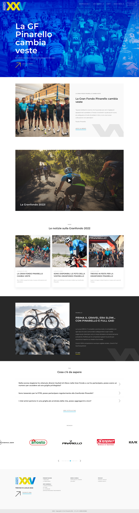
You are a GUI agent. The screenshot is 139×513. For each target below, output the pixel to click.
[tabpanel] (36, 442)
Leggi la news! (81, 128)
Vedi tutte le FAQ (69, 410)
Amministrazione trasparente (52, 490)
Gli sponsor (46, 489)
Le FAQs (45, 487)
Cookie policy (102, 481)
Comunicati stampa (76, 479)
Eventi (109, 4)
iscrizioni (132, 4)
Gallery (72, 481)
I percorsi (46, 479)
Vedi (78, 353)
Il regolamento (47, 485)
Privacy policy (102, 479)
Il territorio (46, 481)
